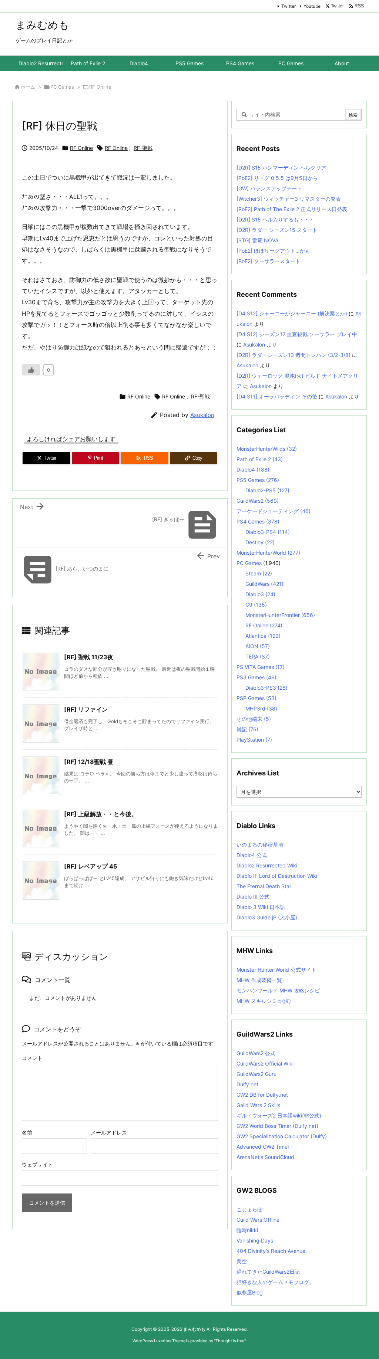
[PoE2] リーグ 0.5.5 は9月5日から (277, 178)
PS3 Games (256, 677)
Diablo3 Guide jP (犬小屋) (267, 917)
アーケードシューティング (274, 511)
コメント (32, 1058)
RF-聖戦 (143, 148)
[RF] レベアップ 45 (90, 866)
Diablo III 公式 (253, 896)
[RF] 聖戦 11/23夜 (88, 657)
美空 (242, 1261)
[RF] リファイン (86, 709)
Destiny (260, 542)
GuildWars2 (258, 501)
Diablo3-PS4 (267, 532)
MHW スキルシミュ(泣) (264, 1001)
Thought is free (229, 1340)
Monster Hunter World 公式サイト (276, 969)
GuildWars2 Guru (256, 1074)
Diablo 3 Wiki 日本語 (261, 907)
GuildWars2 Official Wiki (265, 1063)
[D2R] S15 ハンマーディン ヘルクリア (281, 167)
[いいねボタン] (31, 369)
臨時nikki (247, 1230)
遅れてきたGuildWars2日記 (268, 1271)
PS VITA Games (261, 667)
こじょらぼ (249, 1209)
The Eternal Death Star (264, 886)
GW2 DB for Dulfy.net (262, 1095)
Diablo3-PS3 (266, 688)
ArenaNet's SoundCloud (265, 1157)
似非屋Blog (250, 1292)
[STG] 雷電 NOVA (257, 240)
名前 (27, 1132)
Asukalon (202, 414)
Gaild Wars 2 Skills (258, 1105)
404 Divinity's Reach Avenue (271, 1251)
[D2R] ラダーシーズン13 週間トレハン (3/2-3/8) (294, 355)
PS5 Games (258, 480)
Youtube (312, 6)
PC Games (62, 87)
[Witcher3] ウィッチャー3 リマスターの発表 (289, 199)
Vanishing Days (255, 1240)
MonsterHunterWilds (267, 449)
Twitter (288, 6)
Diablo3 (260, 594)
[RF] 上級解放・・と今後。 (100, 814)
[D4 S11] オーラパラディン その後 (277, 396)
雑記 (247, 729)
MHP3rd (261, 708)
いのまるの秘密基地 (260, 844)
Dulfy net (247, 1084)
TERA (257, 656)
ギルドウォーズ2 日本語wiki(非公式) (279, 1115)
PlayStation (254, 739)
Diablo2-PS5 (267, 490)
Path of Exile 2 (260, 459)
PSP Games (256, 698)
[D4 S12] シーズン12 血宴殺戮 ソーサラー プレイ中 (297, 334)
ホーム (28, 87)
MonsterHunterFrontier (280, 615)
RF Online (100, 87)
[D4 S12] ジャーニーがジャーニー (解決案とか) (292, 313)
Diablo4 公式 (252, 855)
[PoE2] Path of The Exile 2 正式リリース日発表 (292, 209)
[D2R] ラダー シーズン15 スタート (277, 230)
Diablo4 (253, 469)
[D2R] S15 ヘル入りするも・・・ (275, 219)
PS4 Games (258, 521)
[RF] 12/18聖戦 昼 (88, 761)
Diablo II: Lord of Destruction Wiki (277, 876)
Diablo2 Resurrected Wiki (267, 865)
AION (257, 646)
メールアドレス (109, 1132)
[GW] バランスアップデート (269, 188)
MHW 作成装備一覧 (259, 980)
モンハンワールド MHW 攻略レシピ (278, 990)
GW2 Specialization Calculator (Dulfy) (282, 1136)
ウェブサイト (37, 1164)
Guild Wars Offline (258, 1220)
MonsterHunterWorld (268, 552)
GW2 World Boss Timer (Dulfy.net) (277, 1126)
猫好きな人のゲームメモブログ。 (275, 1282)
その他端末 (254, 719)
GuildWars (264, 584)
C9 (256, 604)
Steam (258, 573)
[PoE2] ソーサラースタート (269, 261)
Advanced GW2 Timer (263, 1146)
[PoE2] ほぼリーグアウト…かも (273, 250)
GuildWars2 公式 (256, 1053)
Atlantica (263, 636)
